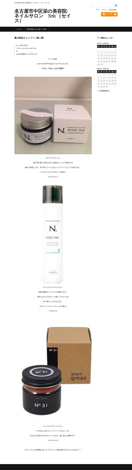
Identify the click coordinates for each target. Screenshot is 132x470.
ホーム (19, 29)
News (28, 48)
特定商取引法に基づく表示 (37, 29)
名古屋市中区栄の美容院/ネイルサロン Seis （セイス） (42, 15)
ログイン (104, 9)
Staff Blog (33, 48)
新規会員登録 (113, 9)
